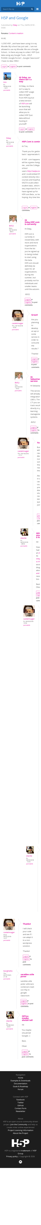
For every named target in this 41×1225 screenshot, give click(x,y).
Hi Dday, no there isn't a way (25, 79)
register (13, 66)
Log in (4, 66)
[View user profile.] (7, 79)
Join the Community (18, 1124)
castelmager (17, 323)
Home (20, 1077)
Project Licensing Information (20, 1130)
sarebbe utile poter (27, 975)
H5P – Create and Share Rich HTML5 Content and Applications (20, 4)
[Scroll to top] (20, 1163)
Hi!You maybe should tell (27, 1018)
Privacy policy (12, 1156)
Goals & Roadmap (20, 1086)
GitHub (21, 1105)
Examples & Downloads (20, 1080)
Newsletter (20, 1111)
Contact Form (20, 1108)
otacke (23, 538)
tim (5, 82)
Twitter (20, 1102)
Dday (15, 25)
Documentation (20, 1083)
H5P (20, 1143)
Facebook (20, 1099)
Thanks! (27, 923)
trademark (25, 1150)
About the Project (20, 1133)
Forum (20, 1089)
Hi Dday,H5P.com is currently (32, 222)
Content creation (16, 33)
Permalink (6, 90)
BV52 (11, 225)
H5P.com (25, 103)
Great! (34, 314)
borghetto (8, 971)
